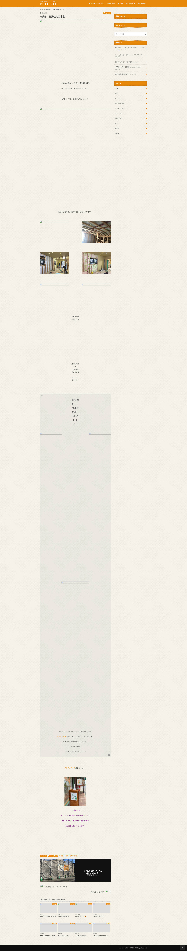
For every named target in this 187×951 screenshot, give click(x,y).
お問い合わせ (142, 3)
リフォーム (118, 113)
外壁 (62, 856)
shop (51, 856)
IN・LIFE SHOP (48, 4)
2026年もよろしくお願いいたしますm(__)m (128, 68)
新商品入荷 (118, 118)
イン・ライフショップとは (96, 3)
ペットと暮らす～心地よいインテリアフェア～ (129, 56)
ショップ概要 (111, 3)
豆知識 (117, 133)
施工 (56, 856)
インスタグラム (69, 768)
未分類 (117, 128)
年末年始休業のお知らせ (125, 74)
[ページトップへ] (182, 947)
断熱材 (67, 856)
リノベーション (119, 108)
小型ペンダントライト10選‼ (126, 62)
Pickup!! (44, 856)
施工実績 (120, 3)
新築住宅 (74, 856)
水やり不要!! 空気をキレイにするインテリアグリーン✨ (129, 49)
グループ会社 (61, 736)
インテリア (118, 98)
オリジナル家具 (130, 3)
